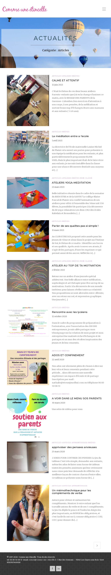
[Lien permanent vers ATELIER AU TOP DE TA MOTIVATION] (28, 276)
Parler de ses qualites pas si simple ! (75, 225)
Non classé (86, 178)
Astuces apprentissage (74, 443)
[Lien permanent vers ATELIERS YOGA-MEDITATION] (28, 193)
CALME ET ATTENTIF (65, 80)
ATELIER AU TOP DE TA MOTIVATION (76, 265)
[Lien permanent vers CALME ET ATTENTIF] (28, 100)
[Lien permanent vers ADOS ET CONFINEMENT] (28, 367)
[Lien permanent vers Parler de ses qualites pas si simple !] (28, 236)
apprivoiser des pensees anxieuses (74, 447)
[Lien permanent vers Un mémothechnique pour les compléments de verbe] (28, 513)
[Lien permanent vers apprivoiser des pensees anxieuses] (28, 457)
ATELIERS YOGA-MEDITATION (71, 182)
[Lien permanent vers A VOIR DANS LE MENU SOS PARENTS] (28, 415)
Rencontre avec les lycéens (69, 311)
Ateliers (66, 76)
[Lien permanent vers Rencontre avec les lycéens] (28, 322)
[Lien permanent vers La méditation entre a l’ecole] (28, 146)
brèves (75, 76)
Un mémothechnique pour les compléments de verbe (71, 492)
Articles (56, 76)
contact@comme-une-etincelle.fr (43, 560)
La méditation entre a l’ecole (70, 136)
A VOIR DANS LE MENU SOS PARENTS (77, 398)
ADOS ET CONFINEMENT (68, 355)
